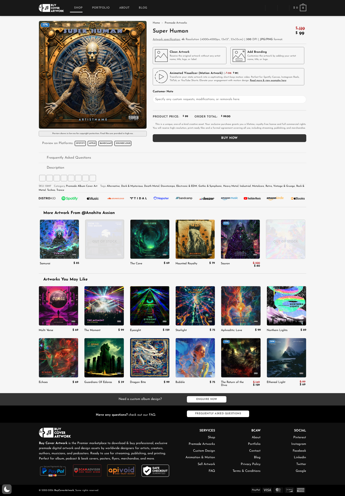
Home (156, 23)
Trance (60, 190)
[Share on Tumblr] (85, 178)
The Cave (136, 263)
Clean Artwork (179, 52)
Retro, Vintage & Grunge (280, 186)
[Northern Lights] (286, 305)
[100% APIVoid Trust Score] (121, 470)
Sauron (225, 263)
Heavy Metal (230, 186)
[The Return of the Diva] (240, 357)
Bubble (180, 382)
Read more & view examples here (268, 80)
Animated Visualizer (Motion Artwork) (196, 73)
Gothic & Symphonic (210, 186)
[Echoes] (58, 357)
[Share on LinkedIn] (78, 178)
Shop (78, 7)
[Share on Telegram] (92, 178)
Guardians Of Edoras (98, 382)
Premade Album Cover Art (81, 186)
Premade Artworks (176, 23)
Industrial (245, 186)
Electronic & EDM (186, 186)
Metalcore (258, 186)
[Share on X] (49, 178)
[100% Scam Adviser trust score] (87, 470)
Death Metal (151, 186)
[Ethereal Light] (286, 357)
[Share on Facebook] (42, 178)
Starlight (181, 330)
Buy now (229, 138)
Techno (51, 190)
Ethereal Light (276, 382)
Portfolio (101, 7)
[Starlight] (195, 305)
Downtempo (168, 186)
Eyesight (135, 330)
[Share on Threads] (57, 178)
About (124, 7)
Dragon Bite (138, 382)
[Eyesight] (149, 305)
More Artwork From (79, 213)
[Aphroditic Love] (240, 305)
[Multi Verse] (58, 305)
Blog (143, 7)
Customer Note (163, 91)
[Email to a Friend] (64, 178)
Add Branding (257, 52)
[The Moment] (104, 305)
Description (55, 167)
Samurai (45, 263)
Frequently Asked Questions (69, 157)
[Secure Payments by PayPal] (53, 470)
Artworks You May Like (65, 279)
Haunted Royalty (186, 263)
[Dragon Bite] (149, 357)
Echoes (43, 382)
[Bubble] (195, 357)
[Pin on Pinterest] (71, 178)
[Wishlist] (283, 8)
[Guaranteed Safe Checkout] (155, 470)
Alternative (113, 186)
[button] (259, 8)
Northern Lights (277, 330)
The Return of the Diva (232, 384)
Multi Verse (46, 330)
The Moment (92, 330)
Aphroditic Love (231, 330)
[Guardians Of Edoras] (104, 357)
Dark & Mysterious (132, 186)
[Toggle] (43, 158)
